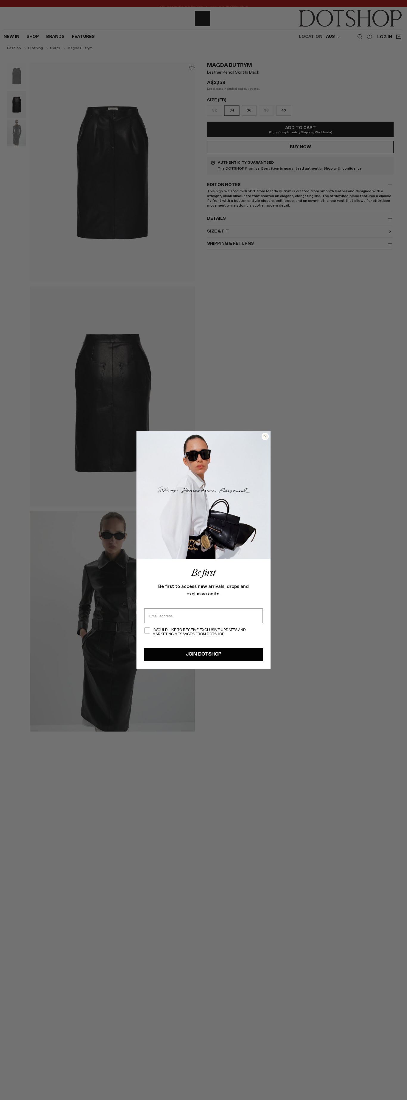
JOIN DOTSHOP (203, 654)
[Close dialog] (265, 436)
